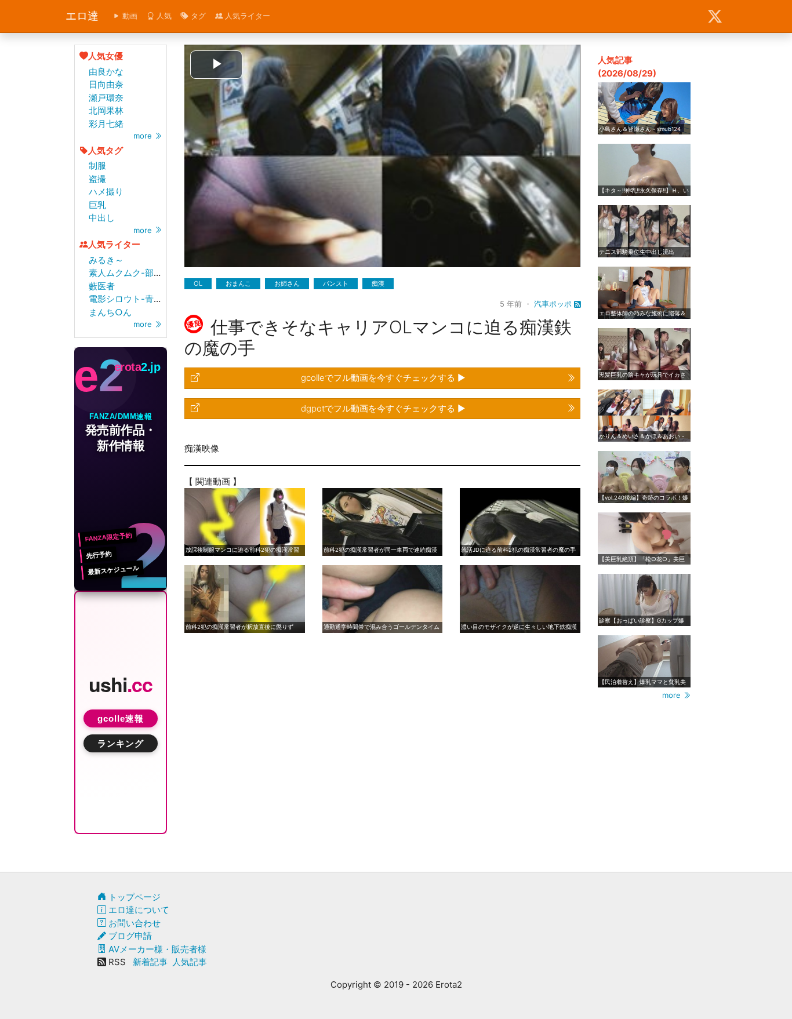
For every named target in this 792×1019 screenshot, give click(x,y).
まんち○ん (110, 312)
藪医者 (102, 286)
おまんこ (238, 283)
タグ (197, 15)
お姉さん (287, 283)
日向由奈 (106, 84)
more (143, 135)
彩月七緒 (106, 123)
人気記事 (189, 961)
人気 (163, 15)
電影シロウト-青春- (127, 298)
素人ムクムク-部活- (127, 272)
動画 (128, 15)
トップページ (133, 896)
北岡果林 (106, 110)
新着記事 (150, 961)
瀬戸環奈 (106, 97)
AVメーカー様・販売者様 (156, 949)
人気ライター (246, 15)
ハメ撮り (106, 191)
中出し (102, 217)
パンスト (335, 283)
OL (198, 283)
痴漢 (378, 283)
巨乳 (97, 204)
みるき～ (106, 259)
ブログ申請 (129, 935)
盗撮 (97, 178)
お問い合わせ (133, 923)
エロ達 (82, 16)
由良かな (106, 71)
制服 (97, 165)
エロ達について (137, 909)
